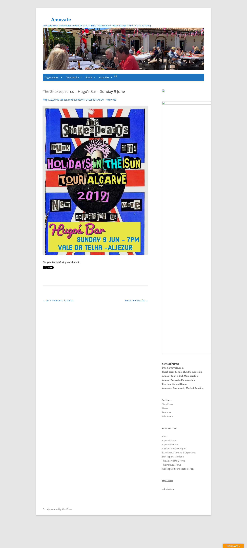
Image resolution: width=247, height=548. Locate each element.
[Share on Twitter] (47, 276)
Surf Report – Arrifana (173, 456)
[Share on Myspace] (61, 276)
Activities (104, 77)
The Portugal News (171, 464)
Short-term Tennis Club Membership (182, 371)
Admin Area (168, 488)
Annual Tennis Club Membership (180, 375)
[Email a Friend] (51, 276)
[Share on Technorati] (76, 276)
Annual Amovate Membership (178, 379)
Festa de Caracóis (136, 300)
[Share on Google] (58, 276)
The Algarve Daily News (173, 460)
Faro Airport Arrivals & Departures (179, 452)
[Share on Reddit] (72, 276)
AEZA (164, 436)
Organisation (52, 77)
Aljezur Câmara (169, 440)
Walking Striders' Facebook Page (178, 468)
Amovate (61, 19)
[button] (116, 77)
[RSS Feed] (79, 276)
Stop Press (167, 404)
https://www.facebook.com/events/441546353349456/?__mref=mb (79, 99)
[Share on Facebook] (44, 276)
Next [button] (199, 47)
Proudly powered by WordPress (57, 509)
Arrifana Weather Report (174, 448)
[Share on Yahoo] (69, 276)
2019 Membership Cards (58, 300)
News (165, 408)
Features (166, 412)
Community (72, 77)
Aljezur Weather (170, 444)
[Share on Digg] (54, 276)
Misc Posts (167, 416)
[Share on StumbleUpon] (65, 276)
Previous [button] (47, 47)
